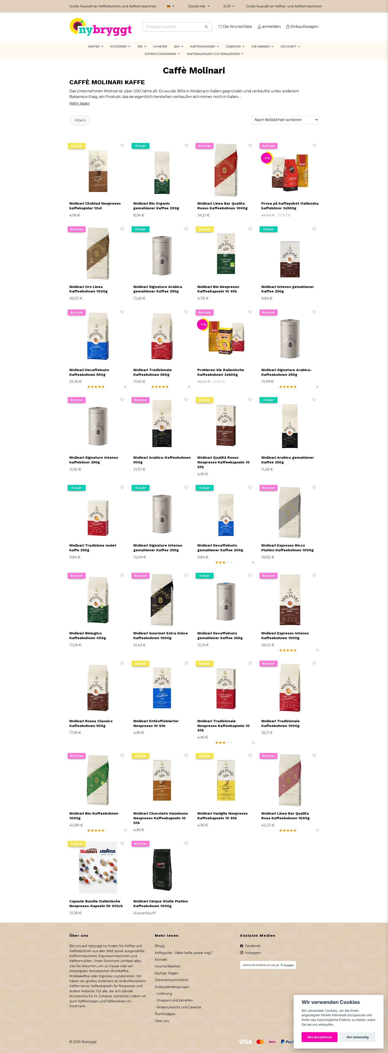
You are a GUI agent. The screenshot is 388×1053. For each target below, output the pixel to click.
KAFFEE (93, 52)
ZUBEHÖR (233, 52)
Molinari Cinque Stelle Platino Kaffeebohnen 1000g (160, 910)
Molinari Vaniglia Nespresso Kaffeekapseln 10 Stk (222, 822)
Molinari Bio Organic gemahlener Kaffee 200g (156, 212)
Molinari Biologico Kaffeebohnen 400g (87, 642)
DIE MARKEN (260, 52)
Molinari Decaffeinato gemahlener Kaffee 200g (220, 554)
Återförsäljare (165, 1020)
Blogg (159, 952)
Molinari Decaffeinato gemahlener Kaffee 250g (220, 642)
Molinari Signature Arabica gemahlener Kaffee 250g (157, 295)
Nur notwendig (358, 1037)
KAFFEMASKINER (202, 52)
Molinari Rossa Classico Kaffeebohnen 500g (90, 729)
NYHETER (160, 52)
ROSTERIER (118, 52)
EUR (227, 6)
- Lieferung (163, 1000)
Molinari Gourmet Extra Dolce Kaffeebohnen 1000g (160, 642)
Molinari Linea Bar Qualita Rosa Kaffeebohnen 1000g (285, 822)
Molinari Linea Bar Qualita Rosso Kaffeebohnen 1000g (222, 212)
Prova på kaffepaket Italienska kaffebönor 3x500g (290, 212)
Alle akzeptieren (319, 1037)
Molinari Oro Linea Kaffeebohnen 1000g (88, 295)
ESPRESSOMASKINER (160, 60)
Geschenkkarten (168, 973)
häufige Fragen (167, 979)
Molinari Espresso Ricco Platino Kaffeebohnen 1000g (287, 554)
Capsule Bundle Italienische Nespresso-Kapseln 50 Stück (96, 910)
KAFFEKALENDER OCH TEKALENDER (213, 60)
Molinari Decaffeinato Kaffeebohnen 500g (89, 378)
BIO (177, 52)
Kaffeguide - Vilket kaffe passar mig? (183, 959)
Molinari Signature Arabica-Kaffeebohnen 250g (286, 378)
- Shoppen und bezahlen (174, 1007)
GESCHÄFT (288, 52)
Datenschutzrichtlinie (171, 986)
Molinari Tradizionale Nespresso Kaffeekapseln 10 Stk (223, 732)
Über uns (162, 1027)
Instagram (252, 959)
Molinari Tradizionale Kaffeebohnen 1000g (280, 729)
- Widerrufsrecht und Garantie (178, 1014)
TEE (140, 52)
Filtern (80, 127)
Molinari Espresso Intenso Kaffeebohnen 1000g (285, 642)
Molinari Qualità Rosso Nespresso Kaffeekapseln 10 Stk (223, 469)
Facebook (252, 952)
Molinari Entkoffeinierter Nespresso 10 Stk (156, 729)
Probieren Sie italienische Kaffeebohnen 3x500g (220, 378)
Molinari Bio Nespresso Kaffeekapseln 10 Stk (218, 295)
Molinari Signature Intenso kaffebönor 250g (93, 466)
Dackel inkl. (197, 6)
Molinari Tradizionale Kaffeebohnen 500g (152, 378)
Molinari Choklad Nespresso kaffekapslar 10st (95, 212)
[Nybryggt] (132, 26)
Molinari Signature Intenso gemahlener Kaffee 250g (157, 554)
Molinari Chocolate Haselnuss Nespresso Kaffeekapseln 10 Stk (160, 824)
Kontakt (161, 966)
